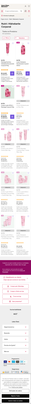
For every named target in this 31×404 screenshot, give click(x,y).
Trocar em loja (17, 296)
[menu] (2, 11)
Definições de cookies (15, 390)
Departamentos (9, 327)
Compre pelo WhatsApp (17, 286)
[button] (12, 73)
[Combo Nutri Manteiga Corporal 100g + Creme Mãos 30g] (23, 135)
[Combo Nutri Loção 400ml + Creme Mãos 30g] (7, 135)
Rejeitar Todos (15, 395)
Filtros (7, 38)
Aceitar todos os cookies (15, 400)
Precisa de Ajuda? (10, 345)
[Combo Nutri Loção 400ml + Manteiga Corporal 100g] (7, 92)
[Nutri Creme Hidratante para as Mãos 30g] (23, 92)
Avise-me (23, 114)
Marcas (6, 351)
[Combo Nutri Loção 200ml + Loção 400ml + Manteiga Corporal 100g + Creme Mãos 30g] (23, 178)
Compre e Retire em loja (17, 291)
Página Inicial (4, 19)
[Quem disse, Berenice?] (5, 6)
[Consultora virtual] (25, 11)
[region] (15, 389)
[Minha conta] (25, 6)
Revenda (7, 333)
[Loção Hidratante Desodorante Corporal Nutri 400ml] (23, 48)
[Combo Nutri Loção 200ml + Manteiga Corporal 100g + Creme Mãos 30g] (7, 221)
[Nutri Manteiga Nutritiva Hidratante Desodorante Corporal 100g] (7, 48)
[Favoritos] (29, 6)
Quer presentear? (17, 301)
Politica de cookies (17, 387)
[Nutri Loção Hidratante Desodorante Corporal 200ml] (23, 221)
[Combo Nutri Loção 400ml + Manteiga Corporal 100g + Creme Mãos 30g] (7, 178)
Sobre (6, 339)
